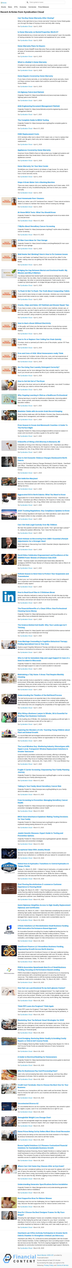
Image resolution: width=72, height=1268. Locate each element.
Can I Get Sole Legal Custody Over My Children (37, 525)
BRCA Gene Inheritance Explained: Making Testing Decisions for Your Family (43, 818)
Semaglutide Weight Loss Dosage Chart (34, 1117)
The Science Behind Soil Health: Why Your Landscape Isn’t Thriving (42, 626)
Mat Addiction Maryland (27, 478)
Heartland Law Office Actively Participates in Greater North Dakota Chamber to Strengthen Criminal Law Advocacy (42, 1234)
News (10, 7)
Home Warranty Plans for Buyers (31, 46)
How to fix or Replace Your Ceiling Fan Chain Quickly (39, 339)
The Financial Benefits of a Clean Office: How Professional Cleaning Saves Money (42, 609)
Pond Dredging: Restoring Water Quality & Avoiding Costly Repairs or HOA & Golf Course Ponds (42, 1039)
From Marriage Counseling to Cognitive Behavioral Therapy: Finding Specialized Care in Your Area (43, 642)
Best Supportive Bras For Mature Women (35, 1198)
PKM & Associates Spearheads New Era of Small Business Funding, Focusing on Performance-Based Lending (42, 968)
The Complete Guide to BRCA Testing (33, 120)
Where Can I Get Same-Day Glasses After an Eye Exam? (41, 1166)
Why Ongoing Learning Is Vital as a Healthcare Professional (42, 395)
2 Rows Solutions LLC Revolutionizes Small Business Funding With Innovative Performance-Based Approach (43, 927)
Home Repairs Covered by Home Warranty (35, 76)
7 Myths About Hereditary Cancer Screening (36, 226)
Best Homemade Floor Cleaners (31, 198)
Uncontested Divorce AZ (28, 1103)
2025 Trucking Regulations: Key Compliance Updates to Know (43, 511)
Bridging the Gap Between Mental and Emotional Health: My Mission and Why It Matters (42, 271)
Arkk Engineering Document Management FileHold (39, 106)
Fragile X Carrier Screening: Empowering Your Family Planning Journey (43, 771)
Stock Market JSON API (45, 1255)
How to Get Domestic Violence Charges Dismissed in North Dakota (42, 459)
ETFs (16, 7)
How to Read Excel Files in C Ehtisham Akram (36, 592)
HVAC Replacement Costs (28, 134)
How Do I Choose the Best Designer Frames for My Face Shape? (41, 1213)
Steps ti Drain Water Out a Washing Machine (36, 182)
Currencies (32, 7)
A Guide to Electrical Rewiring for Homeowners (37, 1057)
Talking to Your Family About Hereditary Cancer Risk (39, 786)
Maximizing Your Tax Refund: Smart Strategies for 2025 (41, 1020)
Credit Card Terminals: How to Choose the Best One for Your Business (43, 1086)
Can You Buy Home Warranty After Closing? (36, 18)
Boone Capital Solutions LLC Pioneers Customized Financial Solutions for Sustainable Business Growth (42, 1146)
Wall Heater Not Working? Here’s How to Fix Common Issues (43, 254)
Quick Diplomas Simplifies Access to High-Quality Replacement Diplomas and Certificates (44, 906)
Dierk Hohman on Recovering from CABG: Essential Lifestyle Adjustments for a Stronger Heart (43, 540)
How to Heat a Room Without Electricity (34, 323)
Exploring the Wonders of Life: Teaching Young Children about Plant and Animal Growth (44, 731)
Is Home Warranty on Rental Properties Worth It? (38, 32)
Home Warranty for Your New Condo (33, 166)
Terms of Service (62, 1265)
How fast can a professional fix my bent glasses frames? (41, 988)
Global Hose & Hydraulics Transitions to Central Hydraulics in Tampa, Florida (43, 865)
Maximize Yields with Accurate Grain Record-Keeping (40, 411)
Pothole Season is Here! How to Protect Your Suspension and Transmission (43, 575)
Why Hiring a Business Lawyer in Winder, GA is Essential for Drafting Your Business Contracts (43, 714)
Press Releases (43, 7)
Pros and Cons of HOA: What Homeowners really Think (40, 353)
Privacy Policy (48, 1265)
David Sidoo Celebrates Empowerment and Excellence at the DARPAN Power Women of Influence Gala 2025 (43, 556)
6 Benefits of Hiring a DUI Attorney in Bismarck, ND (39, 442)
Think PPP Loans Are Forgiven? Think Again (36, 1006)
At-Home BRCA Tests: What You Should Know (37, 212)
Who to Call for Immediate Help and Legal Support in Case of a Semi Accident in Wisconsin (44, 659)
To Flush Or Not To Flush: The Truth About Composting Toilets (43, 291)
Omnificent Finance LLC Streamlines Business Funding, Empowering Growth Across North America (41, 947)
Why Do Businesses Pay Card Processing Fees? (38, 1071)
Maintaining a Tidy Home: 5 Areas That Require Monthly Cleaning (41, 675)
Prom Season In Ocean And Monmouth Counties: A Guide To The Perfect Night (43, 426)
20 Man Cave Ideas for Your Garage (32, 240)
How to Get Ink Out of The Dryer (31, 381)
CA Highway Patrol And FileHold (31, 92)
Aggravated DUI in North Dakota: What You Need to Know (42, 495)
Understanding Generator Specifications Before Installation (43, 1184)
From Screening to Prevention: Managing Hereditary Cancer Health (43, 801)
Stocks (3, 7)
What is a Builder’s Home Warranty (32, 62)
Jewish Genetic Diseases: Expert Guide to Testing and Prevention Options (40, 834)
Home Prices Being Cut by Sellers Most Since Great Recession (44, 1131)
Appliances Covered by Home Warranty (34, 150)
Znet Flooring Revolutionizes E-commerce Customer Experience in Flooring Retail (40, 885)
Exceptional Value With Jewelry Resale (34, 850)
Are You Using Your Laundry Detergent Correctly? (38, 367)
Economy (23, 7)
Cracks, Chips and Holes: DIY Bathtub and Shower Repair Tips (43, 305)
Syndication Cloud (26, 26)
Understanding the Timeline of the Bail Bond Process (40, 695)
